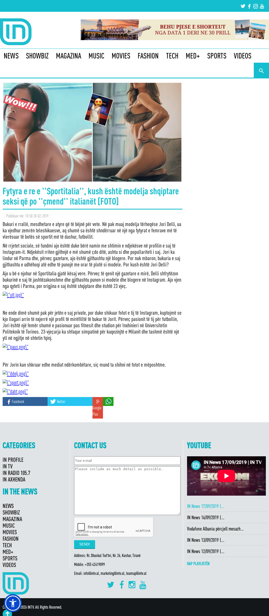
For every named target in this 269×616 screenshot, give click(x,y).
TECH (172, 55)
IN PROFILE (13, 459)
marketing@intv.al (113, 573)
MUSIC (96, 55)
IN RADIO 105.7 (16, 472)
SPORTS (216, 55)
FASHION (148, 55)
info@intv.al (91, 573)
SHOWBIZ (37, 55)
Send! (84, 544)
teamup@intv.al (136, 573)
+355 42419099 (95, 564)
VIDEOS (242, 55)
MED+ (193, 55)
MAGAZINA (68, 55)
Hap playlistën (198, 563)
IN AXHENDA (14, 479)
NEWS (11, 55)
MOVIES (121, 55)
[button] (12, 603)
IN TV (8, 466)
